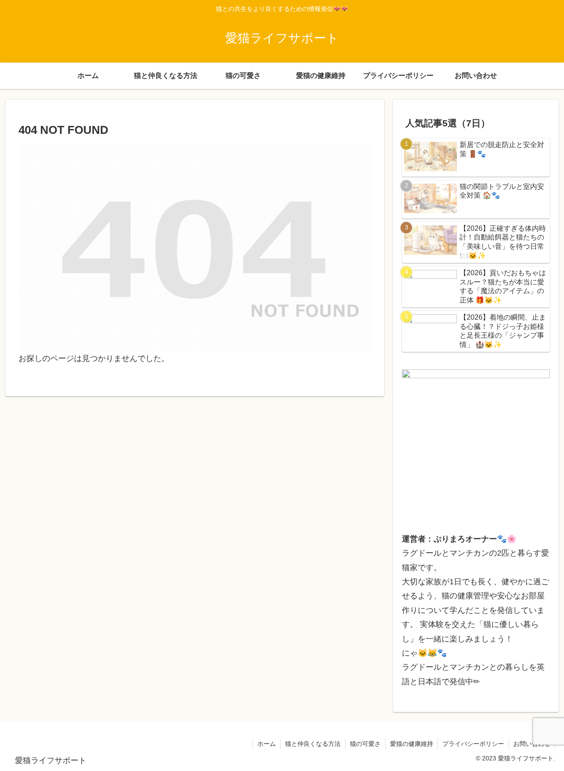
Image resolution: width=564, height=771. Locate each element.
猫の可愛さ (365, 743)
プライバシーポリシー (473, 743)
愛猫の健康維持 (411, 743)
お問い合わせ (531, 743)
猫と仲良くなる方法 (313, 743)
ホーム (266, 743)
